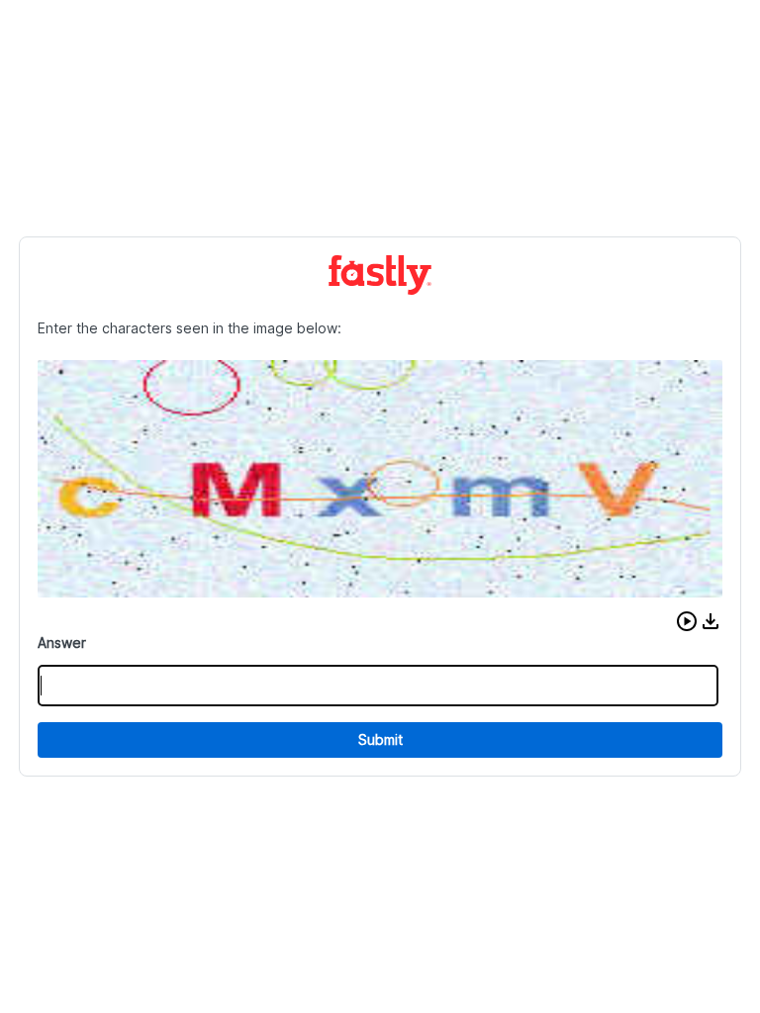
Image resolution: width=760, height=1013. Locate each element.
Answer (62, 642)
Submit (380, 739)
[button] (687, 621)
